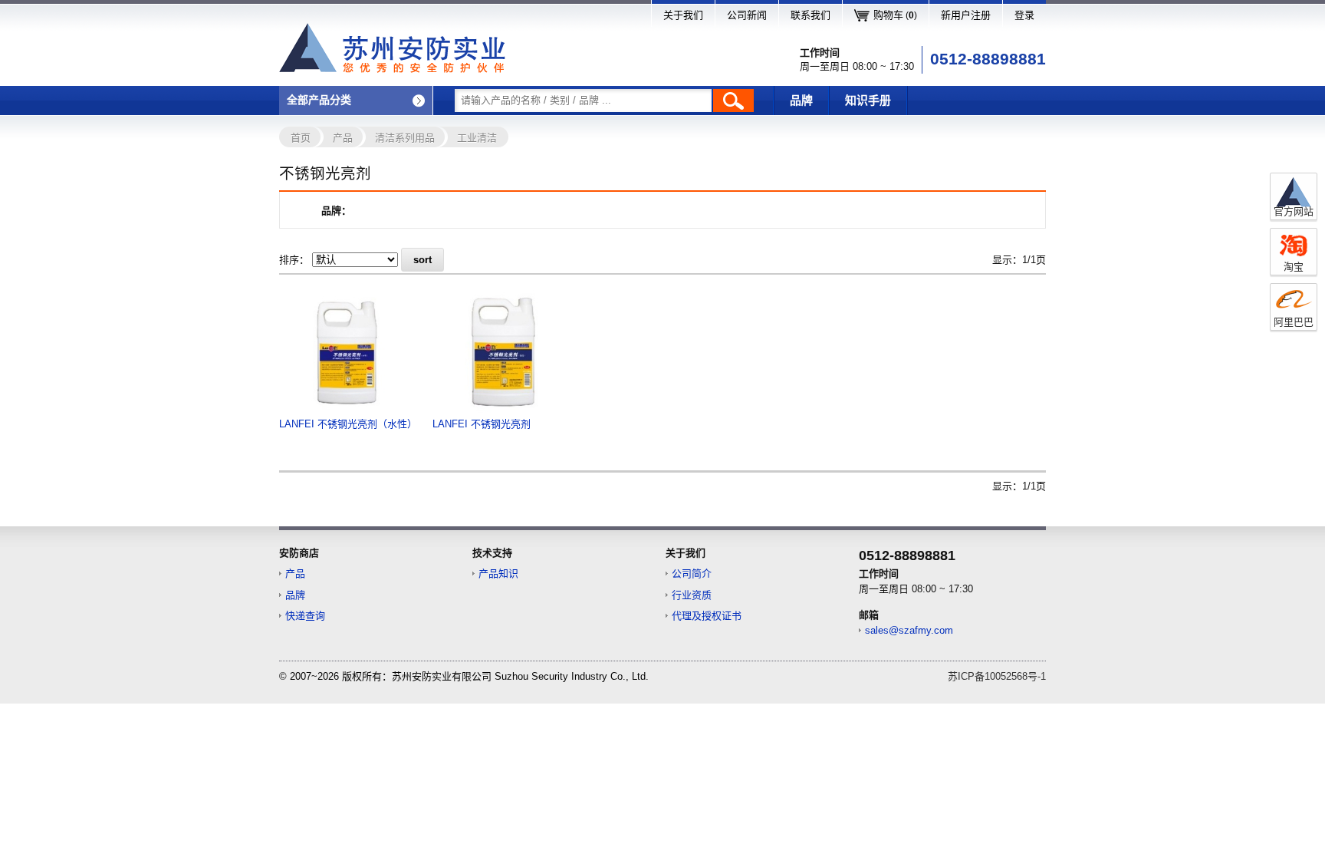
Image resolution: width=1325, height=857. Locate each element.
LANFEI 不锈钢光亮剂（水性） (348, 424)
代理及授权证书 (706, 615)
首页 (301, 137)
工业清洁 (477, 137)
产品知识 (498, 573)
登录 (1024, 15)
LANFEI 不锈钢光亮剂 (481, 424)
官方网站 (1293, 211)
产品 (343, 137)
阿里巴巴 (1293, 322)
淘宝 (1294, 266)
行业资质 (692, 595)
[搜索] (733, 100)
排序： (294, 259)
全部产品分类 (319, 100)
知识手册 (868, 100)
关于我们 (683, 15)
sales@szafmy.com (909, 630)
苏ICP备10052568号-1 (997, 676)
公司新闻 (747, 15)
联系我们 (810, 15)
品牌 (801, 100)
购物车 (895, 15)
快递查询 (305, 615)
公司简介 (692, 573)
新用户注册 (966, 15)
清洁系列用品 (405, 137)
